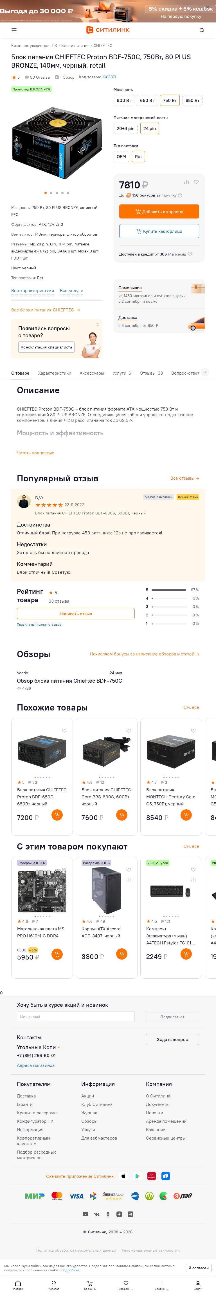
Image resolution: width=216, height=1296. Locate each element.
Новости (154, 1112)
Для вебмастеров (99, 1138)
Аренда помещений (166, 1121)
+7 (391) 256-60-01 (36, 1055)
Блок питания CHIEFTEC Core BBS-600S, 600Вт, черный (106, 797)
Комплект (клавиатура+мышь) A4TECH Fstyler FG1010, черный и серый (170, 936)
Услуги (121, 373)
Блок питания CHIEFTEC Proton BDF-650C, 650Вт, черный (42, 797)
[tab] (20, 374)
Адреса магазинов (36, 1065)
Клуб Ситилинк (96, 1104)
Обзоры (89, 1121)
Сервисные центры (166, 1138)
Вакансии (155, 1129)
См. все (191, 846)
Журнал (89, 1112)
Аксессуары (92, 373)
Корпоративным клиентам (33, 1140)
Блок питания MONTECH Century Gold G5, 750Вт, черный (170, 797)
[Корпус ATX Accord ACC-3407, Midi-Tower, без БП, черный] (106, 917)
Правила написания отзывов (39, 624)
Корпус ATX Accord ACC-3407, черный (101, 932)
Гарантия (26, 1104)
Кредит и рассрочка (37, 1112)
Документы (157, 1104)
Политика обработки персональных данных (76, 1250)
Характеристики (54, 373)
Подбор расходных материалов (36, 1154)
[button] (18, 1285)
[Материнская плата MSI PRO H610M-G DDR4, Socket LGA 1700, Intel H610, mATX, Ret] (42, 917)
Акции (87, 1096)
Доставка (26, 1096)
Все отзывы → (184, 478)
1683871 (109, 76)
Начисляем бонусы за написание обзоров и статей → (144, 654)
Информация (30, 1129)
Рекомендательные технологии (151, 1250)
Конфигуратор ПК (35, 1121)
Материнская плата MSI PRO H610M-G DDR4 (41, 932)
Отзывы (151, 373)
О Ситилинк (158, 1096)
